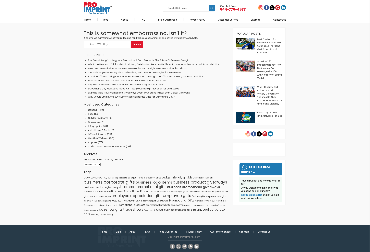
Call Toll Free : (233, 7)
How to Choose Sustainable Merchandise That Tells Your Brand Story (127, 80)
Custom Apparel (159, 191)
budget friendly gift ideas (178, 177)
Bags (91, 114)
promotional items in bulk (105, 205)
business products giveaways (102, 187)
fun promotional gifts (216, 196)
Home (87, 19)
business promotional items (97, 191)
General (92, 110)
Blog (105, 19)
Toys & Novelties (90, 210)
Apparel (92, 142)
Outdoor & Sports (98, 118)
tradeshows (133, 209)
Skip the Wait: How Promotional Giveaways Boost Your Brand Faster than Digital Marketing (139, 92)
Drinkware (94, 122)
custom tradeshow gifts (100, 196)
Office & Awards (97, 134)
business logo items (153, 182)
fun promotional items (93, 201)
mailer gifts (146, 200)
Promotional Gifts (181, 200)
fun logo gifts (198, 196)
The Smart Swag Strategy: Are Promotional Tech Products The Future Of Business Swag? (138, 60)
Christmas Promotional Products (106, 146)
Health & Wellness (98, 138)
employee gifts (177, 195)
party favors (160, 200)
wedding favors (98, 214)
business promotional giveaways (193, 187)
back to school (93, 177)
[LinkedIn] (196, 246)
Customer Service (228, 19)
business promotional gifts (143, 186)
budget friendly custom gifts (144, 177)
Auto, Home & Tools (99, 130)
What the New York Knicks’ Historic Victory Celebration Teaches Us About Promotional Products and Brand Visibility (153, 64)
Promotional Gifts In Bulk (205, 201)
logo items (119, 200)
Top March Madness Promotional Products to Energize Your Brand (125, 84)
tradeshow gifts (109, 209)
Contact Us (279, 19)
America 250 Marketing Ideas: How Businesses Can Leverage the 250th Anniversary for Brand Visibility (145, 76)
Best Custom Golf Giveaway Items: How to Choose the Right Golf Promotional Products (137, 68)
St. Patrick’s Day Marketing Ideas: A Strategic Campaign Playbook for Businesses (133, 88)
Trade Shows (148, 210)
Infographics (95, 126)
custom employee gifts (177, 191)
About (124, 19)
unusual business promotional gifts (175, 209)
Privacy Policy (197, 19)
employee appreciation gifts (137, 195)
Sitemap (255, 19)
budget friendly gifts (204, 178)
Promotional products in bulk (194, 205)
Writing (110, 214)
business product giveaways (200, 182)
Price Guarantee (167, 19)
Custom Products (196, 191)
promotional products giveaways (164, 205)
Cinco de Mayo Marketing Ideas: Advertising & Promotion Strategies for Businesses (135, 72)
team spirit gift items (215, 205)
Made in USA (133, 200)
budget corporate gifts (117, 178)
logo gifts (107, 201)
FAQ (143, 19)
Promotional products (131, 205)
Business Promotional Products (131, 191)
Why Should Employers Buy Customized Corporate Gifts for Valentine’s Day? (131, 96)
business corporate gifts (109, 182)
